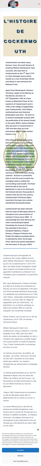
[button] (38, 430)
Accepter (20, 450)
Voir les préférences (20, 461)
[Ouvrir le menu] (39, 4)
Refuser (20, 456)
